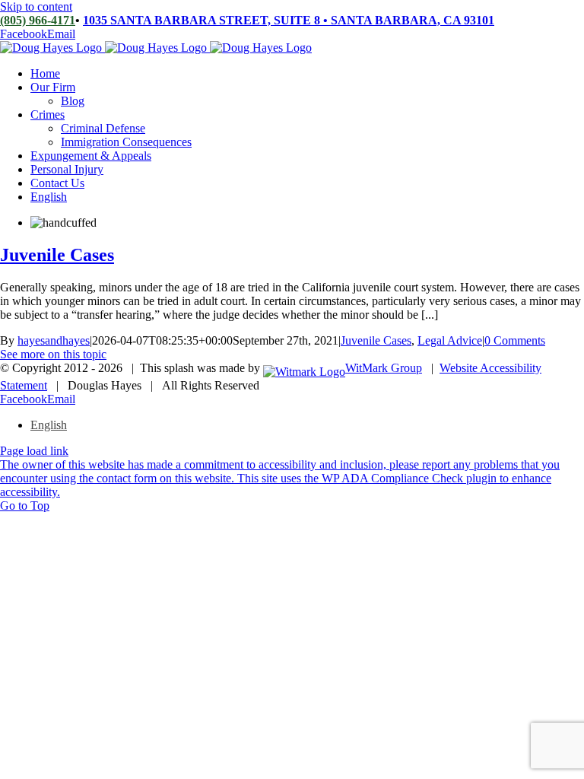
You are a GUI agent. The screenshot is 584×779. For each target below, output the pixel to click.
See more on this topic (53, 354)
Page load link (34, 450)
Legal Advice (449, 340)
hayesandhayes (53, 340)
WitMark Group (383, 367)
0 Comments (514, 340)
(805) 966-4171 (37, 20)
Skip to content (36, 6)
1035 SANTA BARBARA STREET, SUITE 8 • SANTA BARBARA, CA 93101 (288, 20)
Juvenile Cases (57, 255)
